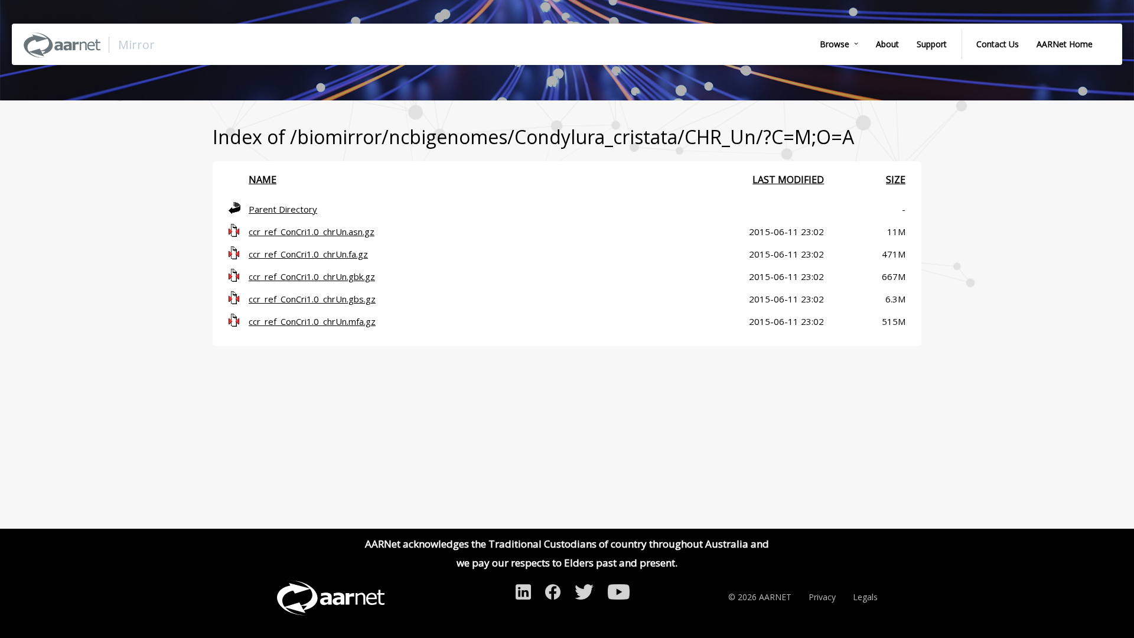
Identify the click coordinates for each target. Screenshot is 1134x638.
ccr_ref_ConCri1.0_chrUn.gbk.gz (312, 276)
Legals (865, 597)
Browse (834, 44)
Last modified (788, 179)
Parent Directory (283, 209)
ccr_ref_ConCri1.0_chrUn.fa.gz (308, 254)
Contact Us (997, 44)
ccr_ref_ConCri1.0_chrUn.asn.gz (311, 231)
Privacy (822, 597)
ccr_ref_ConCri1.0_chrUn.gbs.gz (312, 299)
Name (262, 179)
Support (932, 44)
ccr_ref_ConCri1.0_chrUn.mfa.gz (312, 321)
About (887, 44)
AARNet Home (1065, 44)
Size (895, 179)
